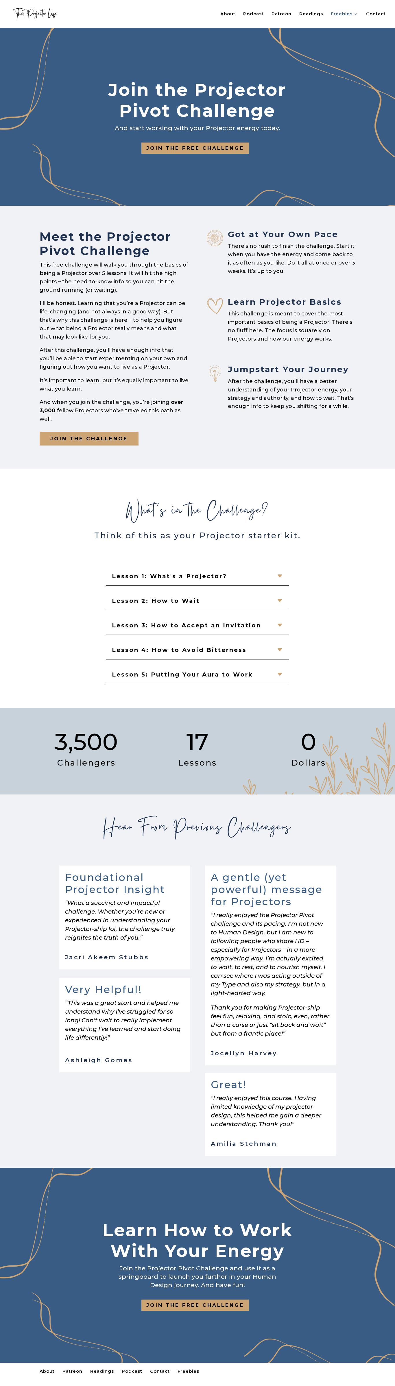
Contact (376, 14)
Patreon (281, 14)
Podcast (253, 14)
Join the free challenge (195, 148)
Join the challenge (89, 438)
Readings (311, 14)
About (227, 14)
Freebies (341, 14)
